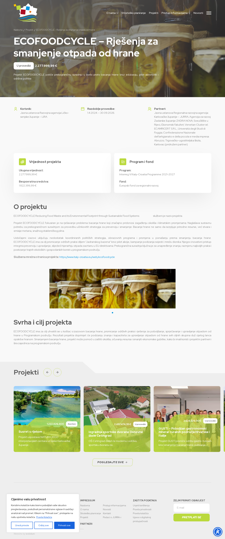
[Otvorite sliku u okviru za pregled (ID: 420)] (112, 288)
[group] (47, 419)
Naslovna (18, 29)
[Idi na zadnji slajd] (47, 372)
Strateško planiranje (134, 13)
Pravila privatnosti (142, 509)
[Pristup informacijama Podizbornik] (189, 13)
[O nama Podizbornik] (117, 13)
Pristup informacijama (175, 13)
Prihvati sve (64, 525)
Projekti (153, 13)
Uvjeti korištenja (141, 505)
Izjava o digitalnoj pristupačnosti (142, 519)
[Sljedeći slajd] (57, 372)
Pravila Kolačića (44, 517)
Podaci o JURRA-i (112, 517)
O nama (111, 13)
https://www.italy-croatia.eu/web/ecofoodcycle (87, 257)
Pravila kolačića (141, 513)
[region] (43, 513)
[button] (112, 312)
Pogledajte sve (110, 462)
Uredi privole (22, 525)
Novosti (198, 13)
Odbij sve (43, 525)
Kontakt (107, 513)
